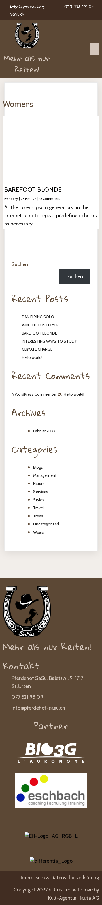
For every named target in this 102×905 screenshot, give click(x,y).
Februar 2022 (44, 430)
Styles (38, 499)
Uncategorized (46, 523)
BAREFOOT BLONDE (39, 333)
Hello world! (32, 357)
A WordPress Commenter (34, 394)
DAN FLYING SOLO (38, 316)
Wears (38, 532)
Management (44, 475)
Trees (38, 516)
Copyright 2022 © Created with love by (56, 890)
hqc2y (13, 198)
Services (40, 491)
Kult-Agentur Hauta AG (73, 898)
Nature (38, 483)
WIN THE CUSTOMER (40, 325)
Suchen (20, 264)
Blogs (38, 467)
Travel (38, 507)
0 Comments (49, 198)
